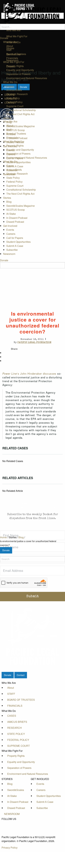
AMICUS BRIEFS (17, 722)
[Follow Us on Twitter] (12, 826)
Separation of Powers (18, 74)
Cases (10, 86)
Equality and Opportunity (20, 70)
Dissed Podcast (15, 142)
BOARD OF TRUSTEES (21, 699)
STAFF (11, 694)
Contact (20, 675)
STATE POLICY (16, 734)
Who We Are (10, 42)
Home (3, 537)
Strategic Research (17, 94)
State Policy (13, 98)
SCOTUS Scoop (15, 130)
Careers (10, 154)
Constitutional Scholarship (21, 110)
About (9, 46)
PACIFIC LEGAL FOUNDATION (34, 342)
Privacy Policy (10, 847)
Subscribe (12, 170)
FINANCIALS (14, 705)
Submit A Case (14, 166)
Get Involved (10, 146)
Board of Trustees (16, 54)
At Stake (11, 134)
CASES (11, 715)
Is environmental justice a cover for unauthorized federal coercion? (28, 543)
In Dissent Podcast (16, 138)
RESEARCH (14, 728)
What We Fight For (13, 62)
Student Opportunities (18, 162)
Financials (12, 58)
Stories (7, 118)
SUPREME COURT (18, 746)
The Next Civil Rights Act (20, 114)
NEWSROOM (12, 814)
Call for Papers (14, 158)
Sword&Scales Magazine (20, 126)
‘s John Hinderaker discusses (29, 373)
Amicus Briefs (14, 90)
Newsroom (9, 174)
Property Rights (15, 66)
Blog (9, 122)
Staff (9, 50)
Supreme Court (14, 106)
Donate (4, 38)
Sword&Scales (15, 790)
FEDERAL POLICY (18, 740)
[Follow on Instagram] (12, 833)
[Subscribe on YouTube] (12, 829)
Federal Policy (14, 102)
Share (14, 348)
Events (10, 150)
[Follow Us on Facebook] (12, 822)
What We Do (10, 82)
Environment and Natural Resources (26, 78)
